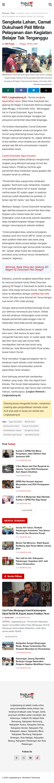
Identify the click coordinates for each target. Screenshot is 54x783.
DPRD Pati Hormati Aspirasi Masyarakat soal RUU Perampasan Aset (32, 484)
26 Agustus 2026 (24, 476)
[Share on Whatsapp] (8, 90)
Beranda (5, 13)
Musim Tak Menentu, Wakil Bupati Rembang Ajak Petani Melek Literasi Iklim (33, 545)
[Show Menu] (3, 4)
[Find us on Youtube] (30, 757)
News (13, 13)
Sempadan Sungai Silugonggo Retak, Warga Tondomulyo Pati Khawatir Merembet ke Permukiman (33, 646)
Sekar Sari (9, 618)
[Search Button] (50, 4)
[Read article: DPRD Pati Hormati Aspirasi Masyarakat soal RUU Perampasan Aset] (8, 484)
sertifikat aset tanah (13, 434)
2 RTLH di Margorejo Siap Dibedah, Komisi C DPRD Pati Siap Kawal (33, 498)
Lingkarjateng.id (14, 777)
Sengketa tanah (32, 430)
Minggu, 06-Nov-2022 (28, 43)
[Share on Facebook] (21, 90)
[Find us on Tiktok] (37, 757)
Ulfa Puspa (9, 43)
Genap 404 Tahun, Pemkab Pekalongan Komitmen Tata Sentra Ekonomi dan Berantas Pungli (33, 530)
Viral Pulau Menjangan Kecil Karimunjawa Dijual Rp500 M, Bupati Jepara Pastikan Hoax (25, 612)
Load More (27, 510)
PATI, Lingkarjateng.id (14, 97)
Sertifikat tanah (32, 434)
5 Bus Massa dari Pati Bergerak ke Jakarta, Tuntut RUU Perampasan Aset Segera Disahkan (32, 469)
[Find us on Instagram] (23, 757)
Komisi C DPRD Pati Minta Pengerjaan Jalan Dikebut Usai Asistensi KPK (31, 453)
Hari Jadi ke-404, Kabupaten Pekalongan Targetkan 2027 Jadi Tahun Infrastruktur (32, 561)
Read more (11, 636)
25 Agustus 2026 (24, 668)
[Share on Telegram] (34, 90)
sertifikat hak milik (40, 293)
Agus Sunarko (28, 155)
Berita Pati (30, 421)
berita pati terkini (11, 426)
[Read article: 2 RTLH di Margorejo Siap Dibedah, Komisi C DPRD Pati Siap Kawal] (8, 499)
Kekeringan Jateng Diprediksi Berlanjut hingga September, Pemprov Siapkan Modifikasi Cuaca (33, 661)
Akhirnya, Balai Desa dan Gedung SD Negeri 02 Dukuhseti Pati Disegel (26, 268)
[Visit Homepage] (27, 4)
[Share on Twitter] (46, 90)
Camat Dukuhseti (11, 155)
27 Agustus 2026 (24, 460)
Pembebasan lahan (12, 430)
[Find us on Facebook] (16, 757)
